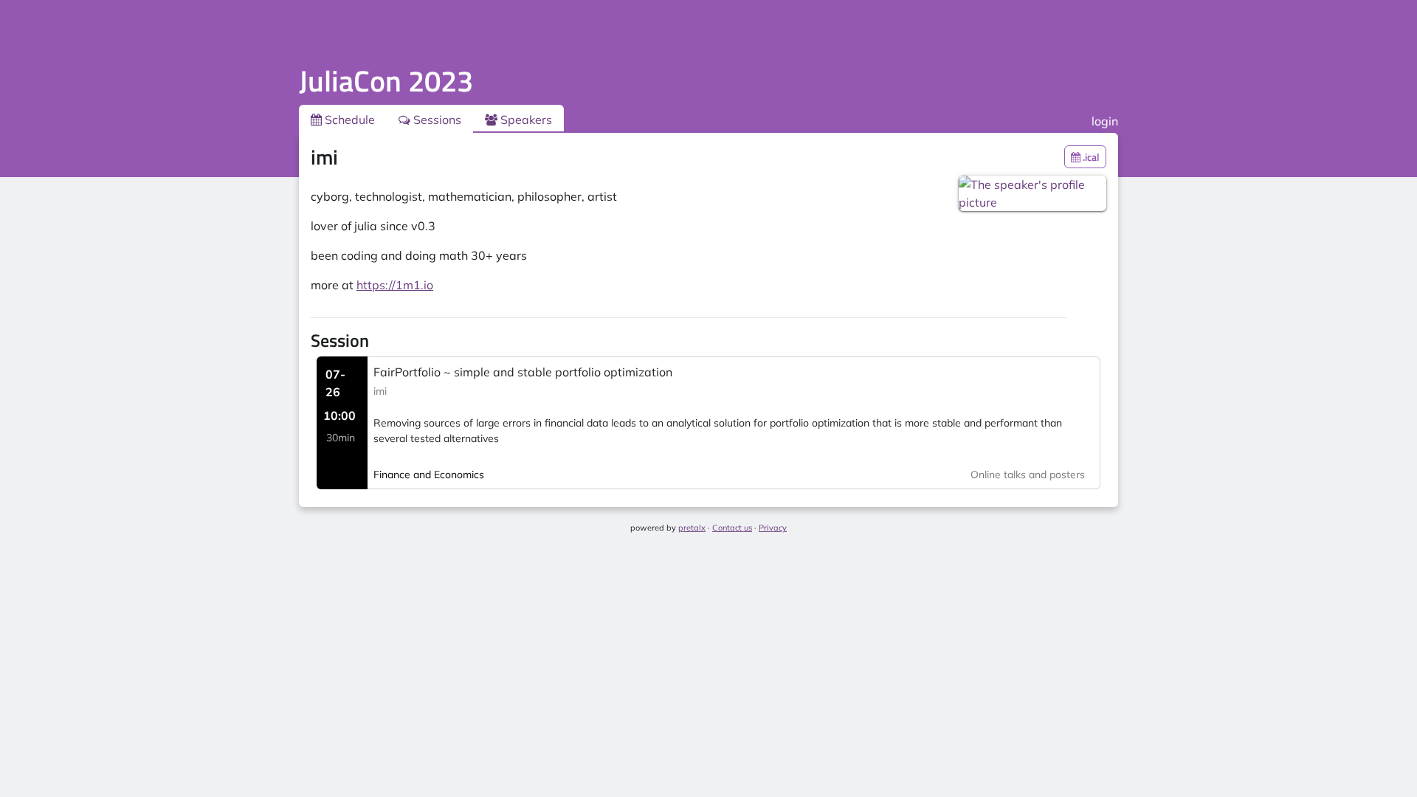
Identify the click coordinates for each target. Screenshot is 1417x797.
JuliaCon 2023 (386, 80)
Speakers (524, 119)
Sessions (435, 119)
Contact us (732, 527)
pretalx (692, 527)
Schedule (348, 119)
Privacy (773, 527)
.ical (1090, 157)
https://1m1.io (394, 284)
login (1105, 121)
